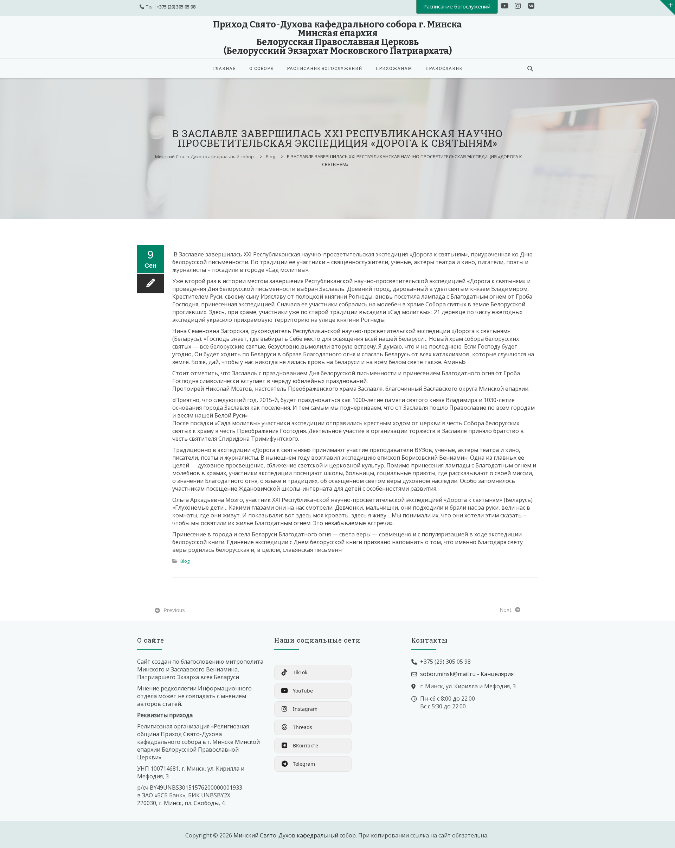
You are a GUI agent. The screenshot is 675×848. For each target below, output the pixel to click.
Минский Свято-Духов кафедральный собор (294, 835)
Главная (224, 68)
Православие (443, 68)
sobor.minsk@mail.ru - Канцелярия (467, 674)
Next (506, 609)
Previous (174, 609)
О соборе (261, 68)
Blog (184, 561)
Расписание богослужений (324, 68)
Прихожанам (393, 68)
